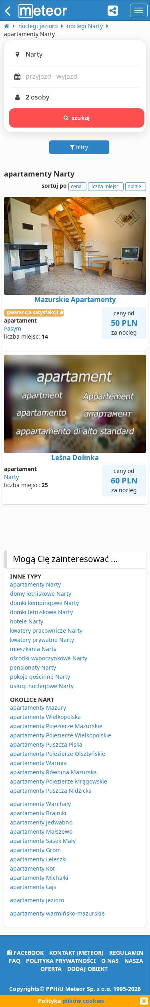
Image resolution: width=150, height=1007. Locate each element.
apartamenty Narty (35, 584)
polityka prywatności (61, 960)
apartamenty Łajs (33, 887)
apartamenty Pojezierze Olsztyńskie (57, 753)
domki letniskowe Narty (41, 612)
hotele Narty (26, 621)
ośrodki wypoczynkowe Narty (48, 658)
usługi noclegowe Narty (42, 686)
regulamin (126, 952)
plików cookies (83, 1001)
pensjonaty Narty (33, 667)
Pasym (12, 328)
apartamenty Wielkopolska (45, 717)
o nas (110, 960)
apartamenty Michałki (39, 877)
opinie (134, 186)
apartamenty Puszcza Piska (46, 744)
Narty (11, 477)
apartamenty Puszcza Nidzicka (51, 790)
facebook (28, 952)
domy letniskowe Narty (40, 593)
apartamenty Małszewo (41, 831)
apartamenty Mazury (38, 707)
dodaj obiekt (87, 968)
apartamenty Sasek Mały (43, 841)
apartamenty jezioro (37, 900)
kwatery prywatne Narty (42, 640)
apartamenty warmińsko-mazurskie (57, 913)
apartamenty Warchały (40, 804)
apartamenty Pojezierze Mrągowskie (58, 781)
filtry (81, 147)
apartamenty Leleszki (38, 859)
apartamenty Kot (32, 868)
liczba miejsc (104, 186)
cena (76, 186)
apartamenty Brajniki (38, 813)
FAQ (14, 960)
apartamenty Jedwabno (41, 822)
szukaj (81, 118)
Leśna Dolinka (75, 457)
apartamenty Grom (35, 850)
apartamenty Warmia (38, 763)
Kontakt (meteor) (76, 952)
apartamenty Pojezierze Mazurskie (56, 726)
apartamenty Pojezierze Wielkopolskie (60, 735)
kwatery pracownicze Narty (46, 630)
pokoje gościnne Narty (40, 676)
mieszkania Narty (33, 649)
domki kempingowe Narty (44, 603)
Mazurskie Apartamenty (75, 299)
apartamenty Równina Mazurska (53, 772)
